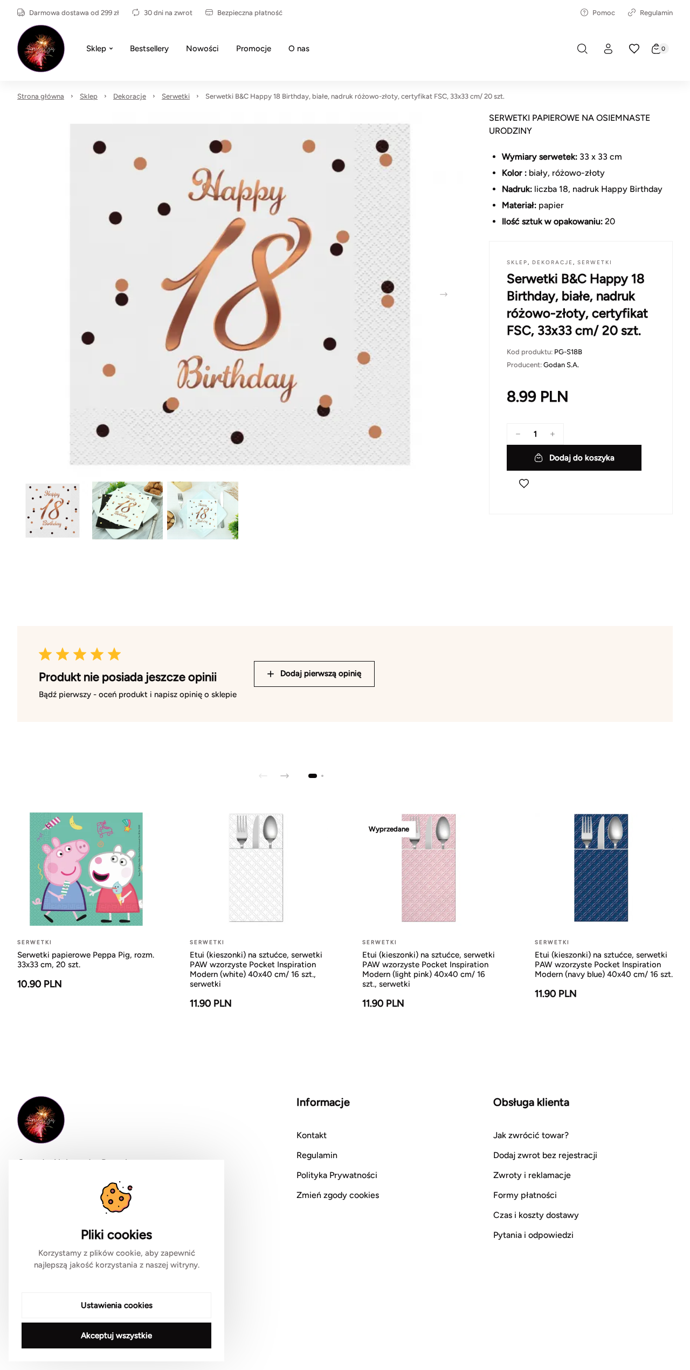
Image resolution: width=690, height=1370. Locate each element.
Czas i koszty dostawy (536, 1215)
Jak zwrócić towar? (531, 1135)
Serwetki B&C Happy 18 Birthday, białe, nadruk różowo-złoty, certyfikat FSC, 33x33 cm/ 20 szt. (355, 96)
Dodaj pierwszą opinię (320, 673)
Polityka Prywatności (336, 1175)
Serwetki (176, 96)
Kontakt (311, 1135)
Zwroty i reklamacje (532, 1175)
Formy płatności (525, 1195)
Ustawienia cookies (117, 1305)
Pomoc (603, 13)
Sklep (89, 96)
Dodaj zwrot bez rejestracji (545, 1155)
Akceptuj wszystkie (116, 1335)
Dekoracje (129, 96)
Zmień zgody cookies (337, 1195)
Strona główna (40, 96)
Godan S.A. (561, 365)
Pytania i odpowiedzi (533, 1235)
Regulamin (656, 13)
